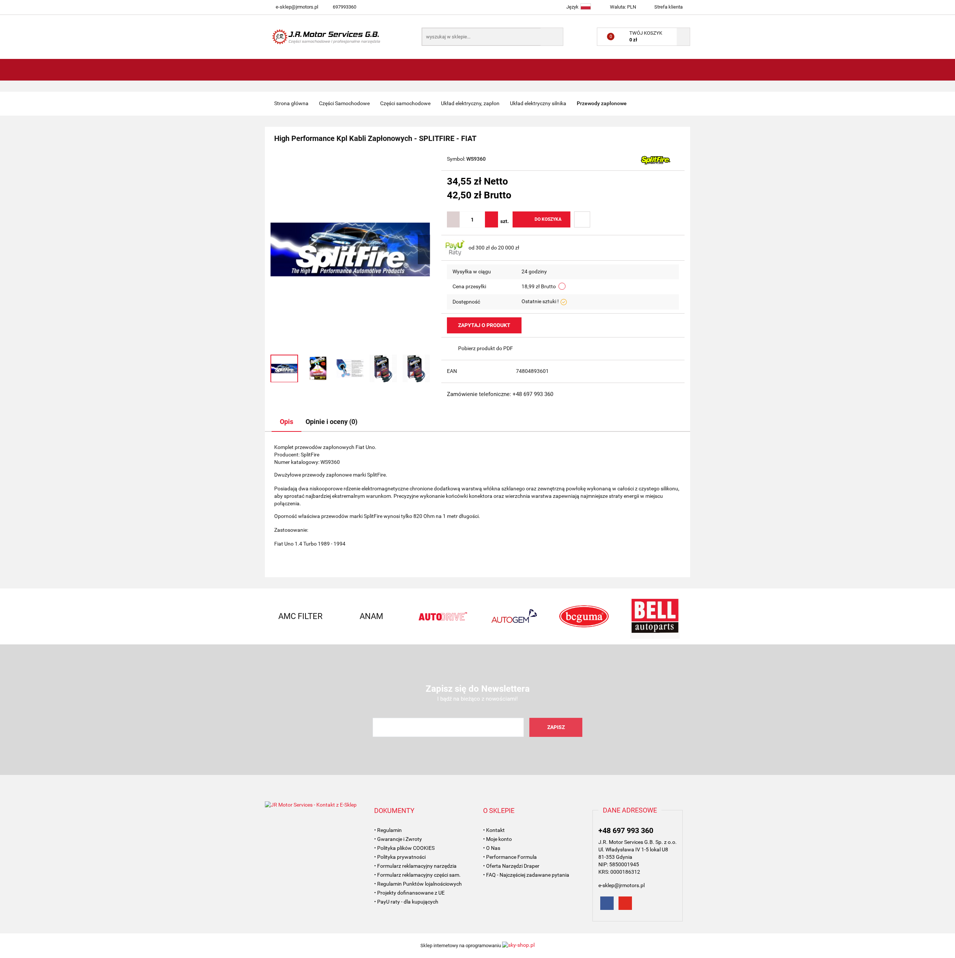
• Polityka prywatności (400, 857)
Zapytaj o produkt (484, 325)
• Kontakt (494, 830)
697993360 (344, 7)
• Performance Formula (510, 857)
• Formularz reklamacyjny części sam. (417, 875)
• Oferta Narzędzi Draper (511, 866)
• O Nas (491, 848)
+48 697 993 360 (625, 830)
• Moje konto (497, 839)
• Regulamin (388, 830)
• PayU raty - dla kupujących (406, 902)
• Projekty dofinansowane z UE (409, 893)
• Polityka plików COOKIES (404, 848)
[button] (394, 810)
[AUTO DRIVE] (442, 616)
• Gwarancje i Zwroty (398, 839)
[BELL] (654, 616)
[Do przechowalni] (582, 219)
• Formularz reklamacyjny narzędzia (415, 866)
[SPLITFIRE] (655, 160)
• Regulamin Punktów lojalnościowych (418, 884)
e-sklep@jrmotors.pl (297, 7)
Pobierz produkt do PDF (485, 348)
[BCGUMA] (583, 616)
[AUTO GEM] (513, 616)
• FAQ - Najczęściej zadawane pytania (526, 875)
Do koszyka (548, 219)
